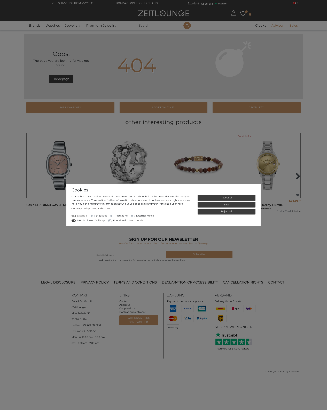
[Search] (187, 25)
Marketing (121, 215)
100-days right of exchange (137, 3)
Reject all (226, 211)
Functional (119, 220)
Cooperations (127, 308)
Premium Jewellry (101, 25)
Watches (52, 25)
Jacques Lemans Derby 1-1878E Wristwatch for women (259, 206)
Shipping (296, 211)
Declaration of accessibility (190, 282)
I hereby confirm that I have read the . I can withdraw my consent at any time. (141, 260)
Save (226, 204)
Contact (276, 282)
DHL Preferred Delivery (91, 220)
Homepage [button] (61, 79)
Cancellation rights (243, 282)
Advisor (277, 25)
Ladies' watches (163, 107)
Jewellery (73, 25)
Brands (34, 25)
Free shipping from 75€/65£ (71, 3)
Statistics (101, 215)
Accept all (226, 197)
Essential (82, 215)
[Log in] (233, 13)
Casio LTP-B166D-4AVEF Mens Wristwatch (57, 205)
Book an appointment (132, 312)
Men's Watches (70, 107)
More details (136, 220)
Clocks (260, 25)
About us (124, 304)
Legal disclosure (58, 282)
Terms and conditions (135, 282)
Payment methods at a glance (185, 301)
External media (145, 215)
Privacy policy (94, 282)
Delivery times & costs (228, 301)
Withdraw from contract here (139, 320)
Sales (293, 25)
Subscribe (199, 254)
